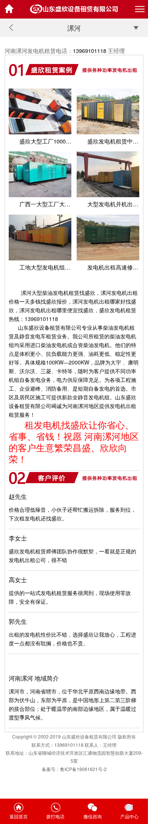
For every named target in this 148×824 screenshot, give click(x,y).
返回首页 (18, 816)
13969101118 (89, 51)
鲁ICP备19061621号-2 (83, 769)
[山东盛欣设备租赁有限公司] (74, 9)
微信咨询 (92, 816)
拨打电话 (55, 816)
